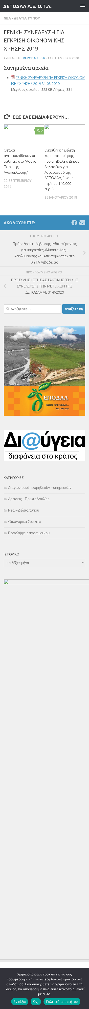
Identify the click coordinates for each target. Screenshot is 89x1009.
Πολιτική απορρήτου (62, 1002)
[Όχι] (82, 988)
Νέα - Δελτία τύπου (22, 18)
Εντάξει (20, 1002)
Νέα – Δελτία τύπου (23, 510)
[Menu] (83, 6)
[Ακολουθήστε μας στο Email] (82, 223)
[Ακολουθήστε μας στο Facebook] (74, 223)
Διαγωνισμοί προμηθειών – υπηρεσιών (39, 487)
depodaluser (34, 58)
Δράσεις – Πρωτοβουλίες (28, 499)
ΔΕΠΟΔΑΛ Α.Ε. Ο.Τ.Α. (27, 6)
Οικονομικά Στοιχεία (24, 521)
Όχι (36, 1002)
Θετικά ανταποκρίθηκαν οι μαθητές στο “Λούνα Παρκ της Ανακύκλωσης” (20, 161)
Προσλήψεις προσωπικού (29, 533)
